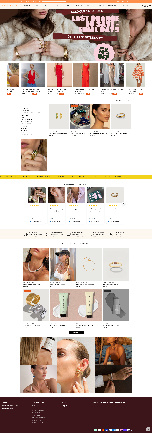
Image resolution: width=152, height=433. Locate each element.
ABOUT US (35, 405)
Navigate (24, 106)
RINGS (101, 6)
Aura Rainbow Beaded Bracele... (85, 284)
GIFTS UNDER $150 (26, 121)
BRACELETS (68, 6)
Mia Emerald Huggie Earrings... (58, 133)
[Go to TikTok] (66, 406)
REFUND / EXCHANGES (38, 410)
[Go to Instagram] (64, 406)
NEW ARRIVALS (41, 6)
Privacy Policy (36, 415)
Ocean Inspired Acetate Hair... (78, 133)
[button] (149, 6)
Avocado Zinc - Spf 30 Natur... (85, 325)
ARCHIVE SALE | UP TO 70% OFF (118, 6)
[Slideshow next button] (123, 203)
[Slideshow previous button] (28, 203)
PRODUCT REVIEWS (37, 422)
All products (24, 108)
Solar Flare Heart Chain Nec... (58, 284)
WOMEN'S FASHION (26, 135)
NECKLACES (91, 6)
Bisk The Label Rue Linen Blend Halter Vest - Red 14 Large (21, 91)
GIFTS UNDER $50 (26, 124)
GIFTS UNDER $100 (26, 119)
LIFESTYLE (24, 126)
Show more (76, 332)
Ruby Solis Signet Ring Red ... (111, 284)
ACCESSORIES (25, 110)
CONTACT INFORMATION (39, 417)
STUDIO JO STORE (53, 131)
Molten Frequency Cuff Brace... (32, 325)
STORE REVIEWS (37, 420)
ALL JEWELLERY (55, 6)
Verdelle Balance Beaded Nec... (32, 284)
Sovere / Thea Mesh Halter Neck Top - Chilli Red (47, 90)
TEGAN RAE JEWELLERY (28, 282)
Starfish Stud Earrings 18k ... (98, 133)
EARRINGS (79, 6)
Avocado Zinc (53, 323)
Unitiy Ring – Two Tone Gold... (119, 133)
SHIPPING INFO (36, 408)
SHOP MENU (28, 6)
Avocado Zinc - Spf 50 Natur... (58, 325)
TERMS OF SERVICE (37, 413)
